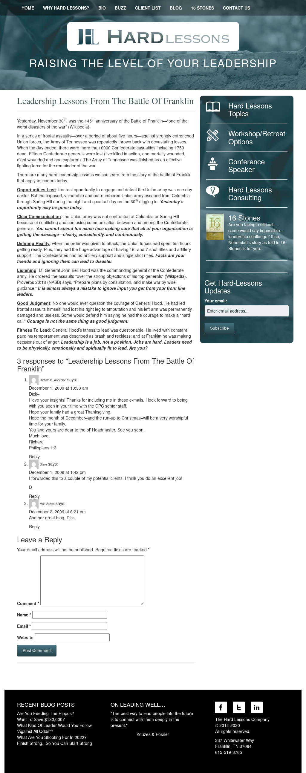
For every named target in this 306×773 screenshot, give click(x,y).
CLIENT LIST (148, 8)
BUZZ (120, 8)
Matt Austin (47, 504)
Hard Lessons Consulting (250, 193)
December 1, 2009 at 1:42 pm (57, 472)
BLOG (176, 8)
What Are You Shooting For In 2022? (52, 737)
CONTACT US (236, 8)
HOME (28, 8)
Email (24, 626)
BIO (102, 8)
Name (24, 615)
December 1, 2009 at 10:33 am (58, 388)
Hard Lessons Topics (250, 109)
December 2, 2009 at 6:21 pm (57, 512)
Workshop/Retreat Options (256, 137)
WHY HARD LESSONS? (66, 8)
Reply (34, 457)
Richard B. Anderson (53, 380)
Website (25, 637)
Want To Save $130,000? (41, 719)
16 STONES (202, 8)
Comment (28, 603)
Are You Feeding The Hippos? (45, 713)
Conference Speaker (246, 165)
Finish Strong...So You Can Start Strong (54, 743)
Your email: (215, 301)
